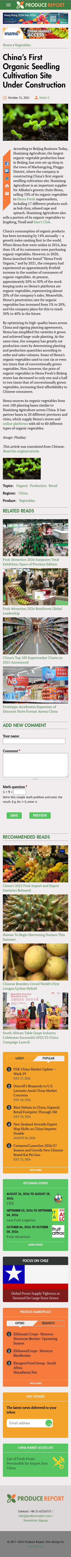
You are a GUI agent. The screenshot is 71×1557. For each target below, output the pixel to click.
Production (38, 485)
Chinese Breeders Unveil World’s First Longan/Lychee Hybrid (31, 986)
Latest (20, 1058)
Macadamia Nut (25, 1372)
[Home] (41, 5)
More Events (35, 1245)
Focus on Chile (35, 1261)
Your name (11, 736)
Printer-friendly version (7, 186)
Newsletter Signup (35, 1520)
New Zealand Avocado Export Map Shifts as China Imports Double (35, 1129)
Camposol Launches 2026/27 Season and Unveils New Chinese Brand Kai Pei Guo (38, 1150)
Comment (11, 751)
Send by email (7, 193)
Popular (48, 1058)
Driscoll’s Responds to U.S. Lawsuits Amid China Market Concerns (35, 1090)
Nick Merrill (35, 1546)
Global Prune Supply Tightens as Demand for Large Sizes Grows (35, 1295)
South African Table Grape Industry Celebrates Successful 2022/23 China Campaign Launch (30, 1037)
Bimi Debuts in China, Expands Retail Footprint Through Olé (36, 1109)
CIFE (10, 1203)
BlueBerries (22, 1355)
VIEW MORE (36, 1170)
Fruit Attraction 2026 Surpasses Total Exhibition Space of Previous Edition (31, 561)
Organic (22, 485)
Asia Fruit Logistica (21, 1220)
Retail (53, 485)
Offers (19, 1323)
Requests (48, 1323)
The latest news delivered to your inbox (31, 1409)
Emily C (44, 97)
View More (36, 1383)
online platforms (15, 423)
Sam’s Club (42, 222)
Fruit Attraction (18, 1236)
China (23, 493)
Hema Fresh (26, 199)
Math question (15, 786)
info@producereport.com (35, 1516)
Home (7, 45)
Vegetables (23, 45)
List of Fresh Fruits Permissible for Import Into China (27, 1463)
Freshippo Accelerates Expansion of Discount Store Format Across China (30, 709)
